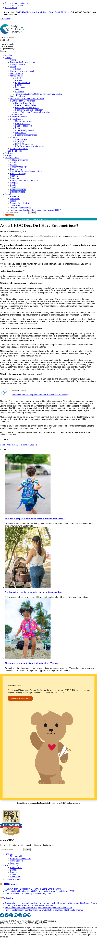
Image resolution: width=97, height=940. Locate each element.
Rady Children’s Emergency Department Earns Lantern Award (33, 889)
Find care (9, 854)
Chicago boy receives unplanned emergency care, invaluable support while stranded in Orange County (51, 903)
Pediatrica (7, 898)
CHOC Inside (9, 884)
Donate (13, 870)
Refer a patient (16, 861)
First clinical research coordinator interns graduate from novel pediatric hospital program (44, 910)
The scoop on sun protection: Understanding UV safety (31, 663)
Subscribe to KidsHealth (20, 698)
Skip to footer (11, 8)
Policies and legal (13, 879)
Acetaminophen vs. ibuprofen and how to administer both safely (40, 395)
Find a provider (17, 856)
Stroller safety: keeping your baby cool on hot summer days (34, 592)
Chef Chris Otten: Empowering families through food (28, 893)
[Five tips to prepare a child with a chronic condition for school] (28, 514)
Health (2, 445)
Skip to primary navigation (16, 3)
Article (36, 12)
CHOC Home (5, 19)
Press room (15, 877)
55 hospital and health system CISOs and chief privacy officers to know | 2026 (39, 891)
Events (13, 874)
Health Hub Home (23, 12)
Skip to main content (14, 5)
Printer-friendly (12, 445)
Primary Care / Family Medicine (55, 12)
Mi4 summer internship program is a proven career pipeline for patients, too (38, 908)
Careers (13, 872)
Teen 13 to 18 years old (27, 445)
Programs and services (20, 858)
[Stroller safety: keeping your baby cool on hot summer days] (28, 587)
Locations (14, 863)
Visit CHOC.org (12, 865)
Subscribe (9, 215)
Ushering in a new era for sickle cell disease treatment (29, 905)
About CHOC (16, 868)
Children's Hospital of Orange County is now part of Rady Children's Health (30, 219)
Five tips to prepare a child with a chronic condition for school (35, 519)
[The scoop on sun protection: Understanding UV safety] (28, 658)
